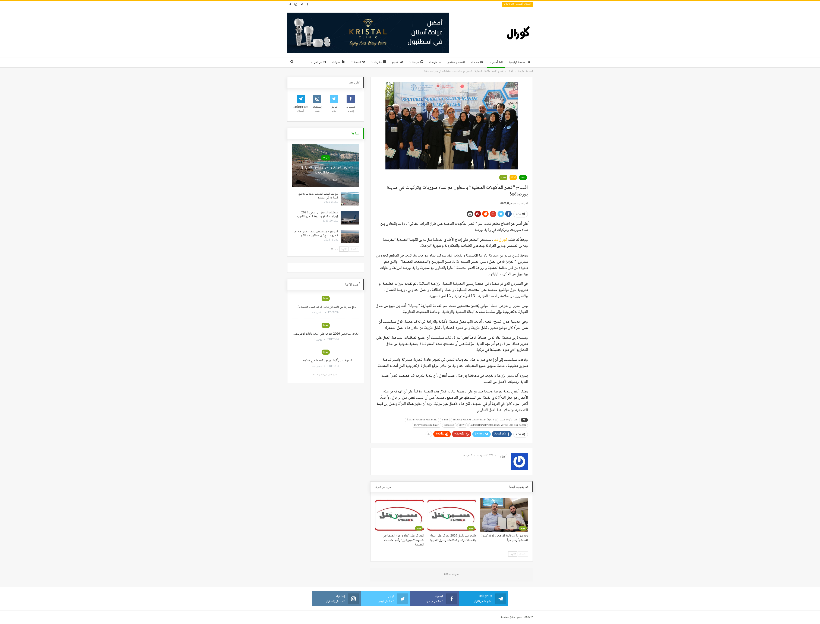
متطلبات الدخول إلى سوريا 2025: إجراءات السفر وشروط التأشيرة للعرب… (316, 214)
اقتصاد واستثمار (456, 62)
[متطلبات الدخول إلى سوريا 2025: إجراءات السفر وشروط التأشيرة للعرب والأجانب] (350, 218)
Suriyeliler (449, 425)
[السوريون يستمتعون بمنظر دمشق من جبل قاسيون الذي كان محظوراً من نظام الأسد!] (350, 236)
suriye (462, 425)
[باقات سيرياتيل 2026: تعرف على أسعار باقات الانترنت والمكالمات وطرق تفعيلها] (452, 515)
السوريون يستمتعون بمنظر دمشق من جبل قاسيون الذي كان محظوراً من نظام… (315, 233)
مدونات (336, 62)
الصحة (357, 62)
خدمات (475, 62)
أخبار (495, 62)
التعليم (395, 62)
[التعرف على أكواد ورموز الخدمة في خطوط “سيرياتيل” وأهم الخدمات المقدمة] (399, 515)
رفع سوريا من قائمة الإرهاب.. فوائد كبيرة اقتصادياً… (326, 307)
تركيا (513, 177)
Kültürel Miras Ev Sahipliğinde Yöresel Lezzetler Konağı (498, 425)
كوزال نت (500, 240)
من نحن (317, 62)
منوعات (433, 62)
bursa (445, 420)
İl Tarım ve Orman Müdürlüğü (422, 420)
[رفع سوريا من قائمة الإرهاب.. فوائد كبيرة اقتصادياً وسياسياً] (504, 515)
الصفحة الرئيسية (517, 62)
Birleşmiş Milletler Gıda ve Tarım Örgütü (473, 420)
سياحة (415, 62)
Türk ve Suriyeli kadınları (426, 425)
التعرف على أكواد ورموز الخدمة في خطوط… (325, 360)
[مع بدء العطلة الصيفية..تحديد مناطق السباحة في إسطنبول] (350, 199)
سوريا (503, 177)
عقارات (378, 62)
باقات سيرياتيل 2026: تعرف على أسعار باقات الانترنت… (326, 334)
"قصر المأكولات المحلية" (508, 420)
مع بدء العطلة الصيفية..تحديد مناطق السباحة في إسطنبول (318, 195)
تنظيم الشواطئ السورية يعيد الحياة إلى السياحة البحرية (326, 170)
